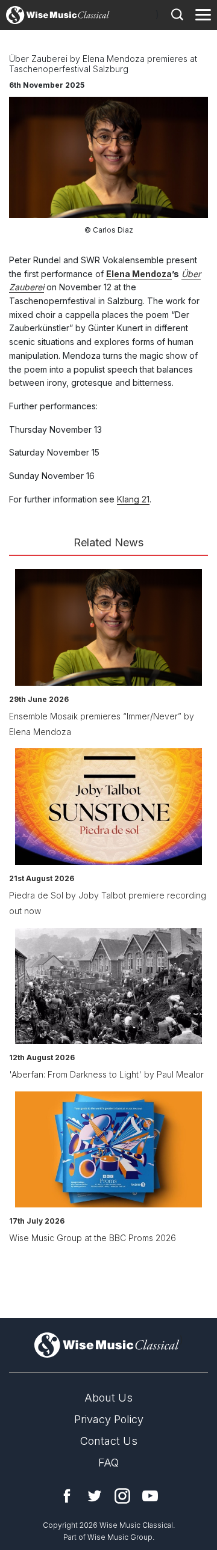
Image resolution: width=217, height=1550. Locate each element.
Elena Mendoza (139, 274)
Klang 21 (133, 499)
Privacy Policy (108, 1419)
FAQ (108, 1462)
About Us (108, 1397)
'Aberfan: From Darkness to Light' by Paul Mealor (106, 1074)
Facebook (67, 1496)
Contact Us (108, 1441)
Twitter (94, 1496)
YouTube (150, 1496)
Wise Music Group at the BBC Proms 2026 (92, 1238)
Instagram (122, 1496)
